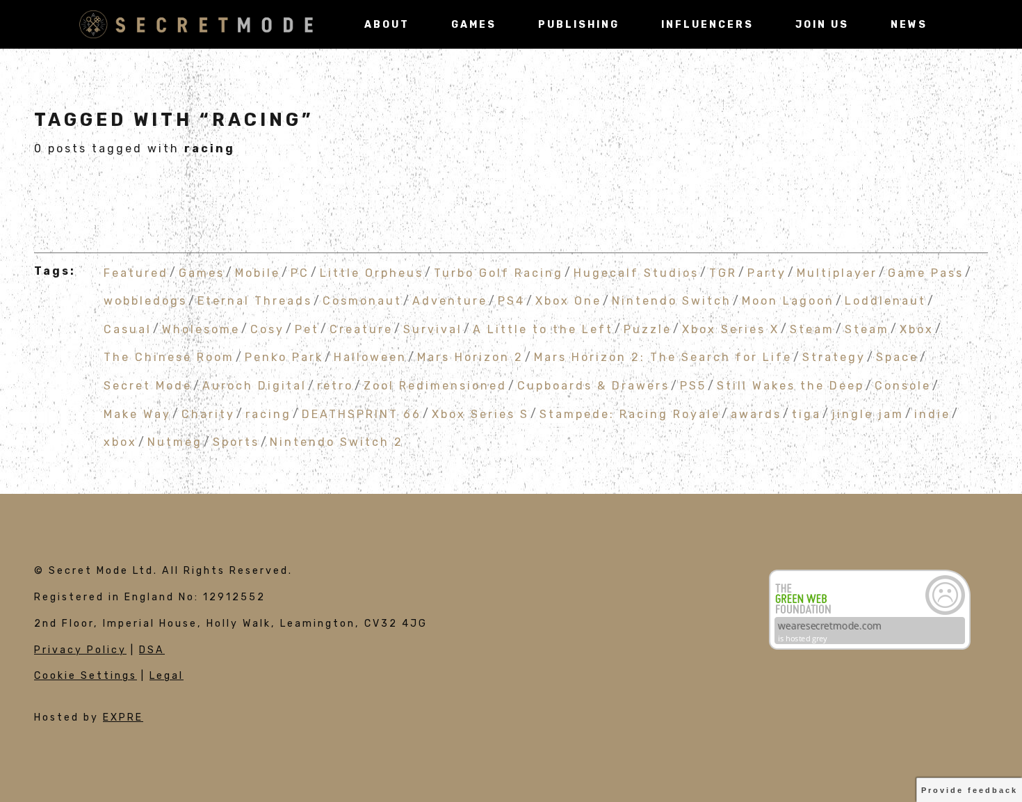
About (386, 25)
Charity (208, 413)
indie (932, 413)
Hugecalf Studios (636, 272)
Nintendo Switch (671, 300)
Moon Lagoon (788, 300)
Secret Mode (148, 385)
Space (897, 357)
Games (473, 25)
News (909, 25)
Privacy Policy (80, 650)
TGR (723, 272)
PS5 (693, 385)
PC (300, 272)
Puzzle (648, 328)
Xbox (917, 328)
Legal (166, 676)
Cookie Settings (85, 676)
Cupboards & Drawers (593, 385)
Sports (236, 442)
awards (756, 413)
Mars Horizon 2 (470, 357)
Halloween (370, 357)
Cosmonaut (362, 300)
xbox (120, 442)
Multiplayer (837, 272)
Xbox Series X (730, 328)
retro (335, 385)
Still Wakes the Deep (790, 385)
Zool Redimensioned (435, 385)
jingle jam (868, 413)
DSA (152, 650)
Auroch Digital (254, 385)
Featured (136, 272)
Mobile (257, 272)
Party (766, 272)
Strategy (834, 357)
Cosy (267, 328)
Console (903, 385)
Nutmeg (174, 442)
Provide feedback (969, 790)
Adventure (449, 300)
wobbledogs (145, 300)
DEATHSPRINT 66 (361, 413)
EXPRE (123, 717)
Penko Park (284, 357)
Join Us (822, 25)
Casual (128, 328)
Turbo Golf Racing (498, 272)
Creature (361, 328)
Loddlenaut (885, 300)
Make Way (137, 413)
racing (268, 413)
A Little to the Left (543, 328)
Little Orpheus (371, 272)
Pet (307, 328)
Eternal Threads (254, 300)
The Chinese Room (169, 357)
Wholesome (201, 328)
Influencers (707, 25)
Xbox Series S (480, 413)
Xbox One (568, 300)
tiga (806, 413)
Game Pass (926, 272)
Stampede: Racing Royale (630, 413)
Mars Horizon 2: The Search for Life (663, 357)
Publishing (578, 25)
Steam (812, 328)
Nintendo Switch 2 (336, 442)
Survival (432, 328)
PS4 (511, 300)
